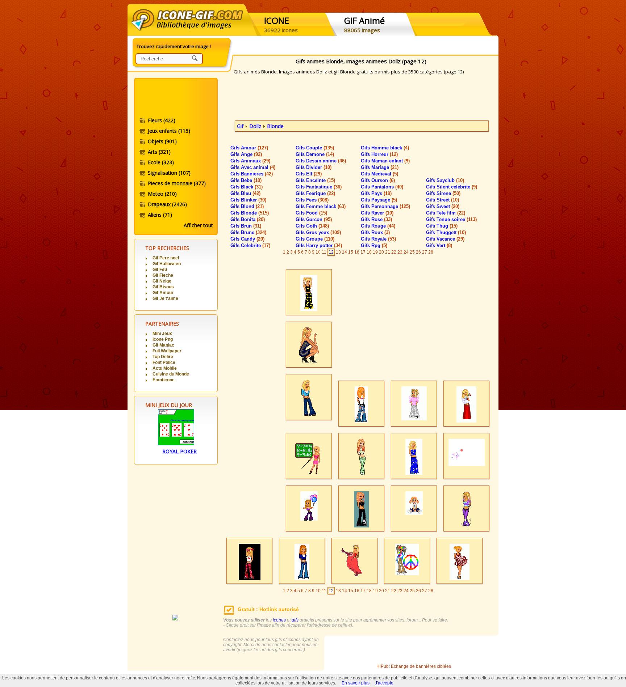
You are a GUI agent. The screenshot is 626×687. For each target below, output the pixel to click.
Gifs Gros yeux (318, 232)
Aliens (160, 214)
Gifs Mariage (379, 167)
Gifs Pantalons (382, 187)
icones (279, 620)
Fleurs (161, 120)
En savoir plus (356, 683)
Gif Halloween (167, 263)
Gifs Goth (312, 226)
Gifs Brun (245, 226)
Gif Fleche (163, 275)
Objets (162, 141)
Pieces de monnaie (177, 183)
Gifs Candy (247, 239)
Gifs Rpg (374, 245)
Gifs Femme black (321, 206)
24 (406, 252)
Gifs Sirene (443, 193)
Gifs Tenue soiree (451, 219)
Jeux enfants (169, 130)
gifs (295, 620)
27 (424, 252)
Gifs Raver (377, 213)
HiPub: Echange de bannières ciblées (413, 666)
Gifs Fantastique (319, 187)
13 (338, 252)
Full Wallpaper (167, 350)
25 (412, 252)
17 (363, 252)
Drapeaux (167, 204)
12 (331, 252)
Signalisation (169, 172)
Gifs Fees (312, 200)
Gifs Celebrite (250, 245)
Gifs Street (442, 200)
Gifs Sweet (442, 206)
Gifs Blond (247, 206)
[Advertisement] (175, 98)
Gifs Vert (439, 245)
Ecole (161, 162)
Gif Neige (162, 281)
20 (381, 252)
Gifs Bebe (246, 180)
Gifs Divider (313, 167)
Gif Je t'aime (165, 298)
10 (318, 252)
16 (356, 252)
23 (399, 252)
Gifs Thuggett (446, 232)
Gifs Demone (315, 154)
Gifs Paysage (379, 200)
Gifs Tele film (445, 213)
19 (375, 252)
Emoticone (164, 379)
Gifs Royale (378, 239)
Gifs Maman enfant (385, 161)
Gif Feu (160, 269)
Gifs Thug (442, 226)
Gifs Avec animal (252, 167)
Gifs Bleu (245, 193)
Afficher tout (198, 225)
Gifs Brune (248, 232)
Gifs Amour (249, 147)
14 (344, 252)
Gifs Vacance (445, 239)
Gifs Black (246, 187)
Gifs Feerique (315, 193)
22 (393, 252)
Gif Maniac (163, 345)
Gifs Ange (246, 154)
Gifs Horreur (379, 154)
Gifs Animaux (250, 161)
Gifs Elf (309, 174)
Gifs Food (311, 213)
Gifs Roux (375, 232)
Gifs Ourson (378, 180)
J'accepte (384, 683)
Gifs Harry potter (319, 245)
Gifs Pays (376, 193)
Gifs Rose (376, 219)
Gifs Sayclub (445, 180)
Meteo (162, 193)
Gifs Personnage (385, 206)
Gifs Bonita (247, 219)
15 (350, 252)
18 (369, 252)
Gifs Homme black (385, 147)
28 (430, 252)
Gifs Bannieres (251, 174)
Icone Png (163, 339)
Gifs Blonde (249, 213)
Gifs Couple (315, 147)
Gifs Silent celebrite (451, 187)
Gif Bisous (163, 286)
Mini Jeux (162, 333)
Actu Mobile (165, 368)
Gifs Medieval (379, 174)
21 (387, 252)
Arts (159, 151)
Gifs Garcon (314, 219)
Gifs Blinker (248, 200)
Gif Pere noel (166, 257)
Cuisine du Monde (171, 374)
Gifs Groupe (315, 239)
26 (418, 252)
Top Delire (163, 356)
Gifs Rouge (378, 226)
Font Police (164, 362)
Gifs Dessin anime (321, 161)
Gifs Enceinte (315, 180)
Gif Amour (163, 292)
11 (324, 252)
